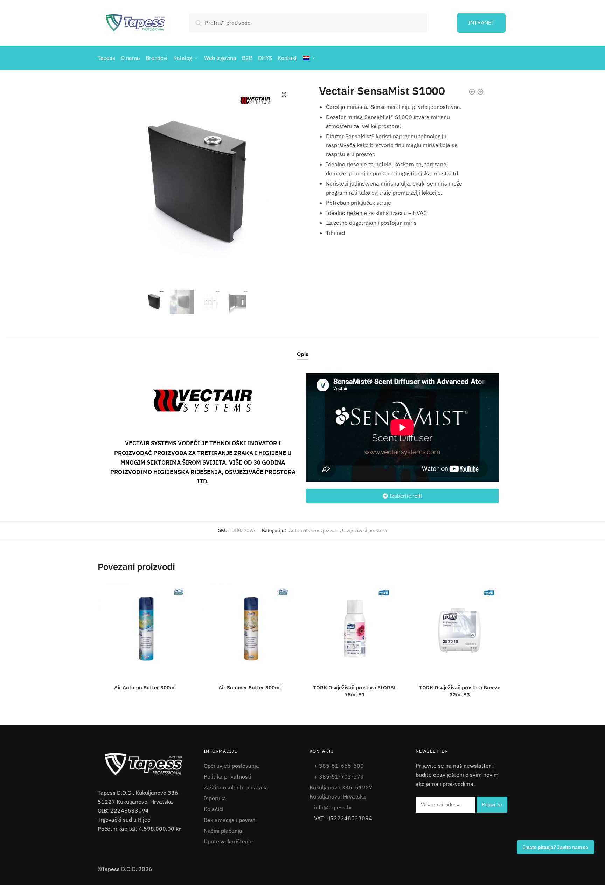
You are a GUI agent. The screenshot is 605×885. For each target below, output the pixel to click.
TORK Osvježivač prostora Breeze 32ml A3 (459, 691)
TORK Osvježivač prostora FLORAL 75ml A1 (355, 691)
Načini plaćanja (223, 830)
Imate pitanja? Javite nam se (555, 847)
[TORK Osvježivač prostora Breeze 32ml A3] (459, 629)
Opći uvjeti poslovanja (231, 765)
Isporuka (215, 798)
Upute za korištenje (228, 841)
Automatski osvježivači (314, 530)
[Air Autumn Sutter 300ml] (145, 629)
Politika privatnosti (227, 776)
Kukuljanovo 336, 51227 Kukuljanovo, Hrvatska (341, 792)
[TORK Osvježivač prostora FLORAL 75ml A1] (354, 629)
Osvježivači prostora (364, 530)
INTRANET (481, 22)
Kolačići (213, 809)
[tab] (302, 348)
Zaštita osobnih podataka (236, 787)
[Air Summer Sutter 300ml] (250, 629)
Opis (302, 353)
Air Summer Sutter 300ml (249, 687)
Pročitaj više (146, 705)
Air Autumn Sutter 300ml (145, 687)
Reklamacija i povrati (230, 819)
